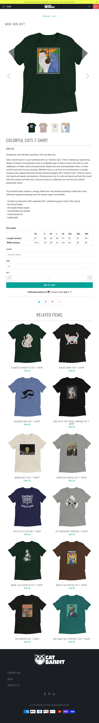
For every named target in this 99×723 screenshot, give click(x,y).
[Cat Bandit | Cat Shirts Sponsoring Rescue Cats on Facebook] (45, 694)
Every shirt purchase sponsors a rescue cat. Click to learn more (49, 2)
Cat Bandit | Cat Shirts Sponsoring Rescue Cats (52, 705)
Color (9, 249)
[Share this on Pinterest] (52, 302)
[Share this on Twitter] (39, 302)
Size (8, 261)
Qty (7, 273)
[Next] (87, 76)
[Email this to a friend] (59, 302)
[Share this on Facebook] (45, 302)
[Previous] (9, 76)
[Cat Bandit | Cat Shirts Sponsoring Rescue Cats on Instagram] (54, 694)
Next (54, 16)
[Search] (90, 6)
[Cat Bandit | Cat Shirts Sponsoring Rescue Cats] (49, 6)
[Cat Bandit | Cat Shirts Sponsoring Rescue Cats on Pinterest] (49, 694)
